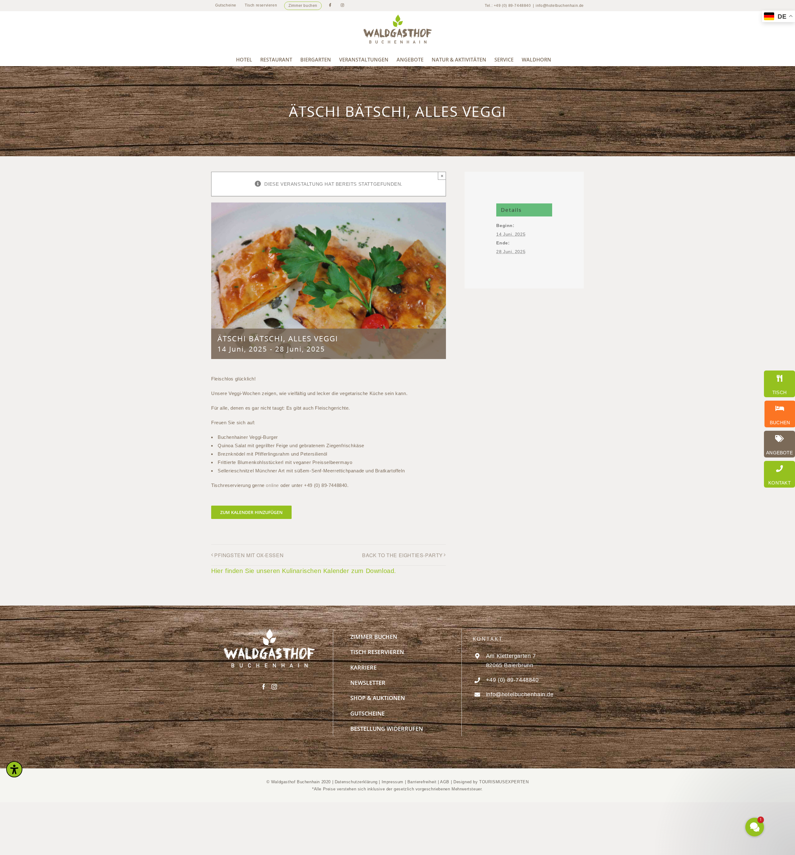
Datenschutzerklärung (356, 782)
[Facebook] (264, 686)
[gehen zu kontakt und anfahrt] (779, 474)
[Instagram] (274, 686)
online (272, 485)
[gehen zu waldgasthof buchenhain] (777, 414)
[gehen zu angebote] (779, 444)
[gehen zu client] (779, 384)
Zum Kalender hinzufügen (251, 512)
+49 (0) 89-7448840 (512, 680)
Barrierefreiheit (422, 782)
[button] (717, 766)
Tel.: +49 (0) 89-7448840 (508, 5)
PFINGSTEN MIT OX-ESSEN (249, 555)
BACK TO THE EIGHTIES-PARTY (402, 555)
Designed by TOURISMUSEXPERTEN (491, 782)
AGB (444, 782)
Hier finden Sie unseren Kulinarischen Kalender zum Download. (303, 570)
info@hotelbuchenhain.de (560, 5)
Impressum (393, 782)
